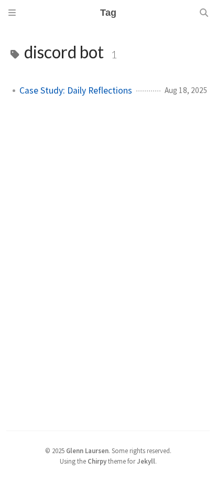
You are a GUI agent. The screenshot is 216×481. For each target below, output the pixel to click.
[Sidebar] (12, 13)
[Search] (204, 13)
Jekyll (146, 461)
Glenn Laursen (87, 450)
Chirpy (97, 461)
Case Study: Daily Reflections (75, 90)
